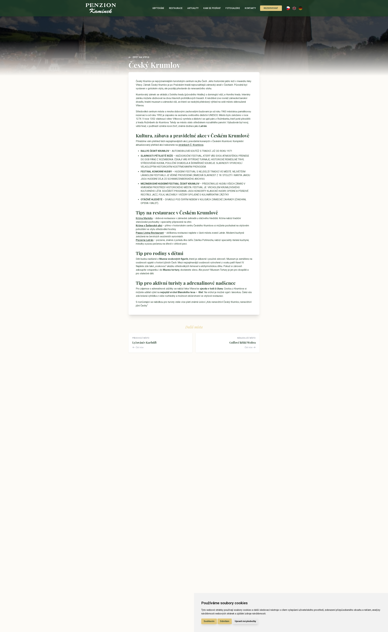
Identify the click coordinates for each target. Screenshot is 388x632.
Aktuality (193, 8)
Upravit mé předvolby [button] (245, 621)
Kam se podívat (212, 8)
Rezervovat (271, 8)
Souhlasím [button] (209, 621)
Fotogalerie (233, 8)
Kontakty (250, 8)
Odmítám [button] (224, 621)
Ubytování (158, 8)
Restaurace (176, 8)
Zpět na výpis (140, 57)
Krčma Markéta (144, 218)
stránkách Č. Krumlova (190, 144)
